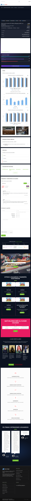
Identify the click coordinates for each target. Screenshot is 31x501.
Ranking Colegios (4, 490)
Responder (26, 195)
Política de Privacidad (5, 499)
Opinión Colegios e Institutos (15, 393)
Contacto (3, 493)
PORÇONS (9, 305)
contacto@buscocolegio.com (21, 485)
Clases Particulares (15, 339)
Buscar (16, 266)
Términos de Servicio (11, 499)
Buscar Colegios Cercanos (5, 51)
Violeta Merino (19, 353)
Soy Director (15, 172)
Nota (14, 124)
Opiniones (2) (24, 20)
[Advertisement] (15, 14)
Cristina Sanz (4, 353)
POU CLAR (9, 290)
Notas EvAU (7, 20)
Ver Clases (11, 364)
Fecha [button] (25, 183)
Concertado (13, 264)
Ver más (8, 294)
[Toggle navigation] (29, 4)
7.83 (27, 186)
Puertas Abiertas (13, 20)
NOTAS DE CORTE (20, 128)
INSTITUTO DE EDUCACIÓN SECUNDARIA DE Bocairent (22, 306)
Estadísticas (15, 409)
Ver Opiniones (16, 460)
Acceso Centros (4, 484)
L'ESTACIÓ (22, 290)
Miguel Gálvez (11, 353)
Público (9, 264)
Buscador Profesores (5, 487)
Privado (18, 264)
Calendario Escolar (15, 376)
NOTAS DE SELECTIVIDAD (8, 128)
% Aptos (17, 124)
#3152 (28, 187)
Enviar (4, 235)
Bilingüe (23, 264)
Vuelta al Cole (18, 478)
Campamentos (21, 247)
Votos (28, 183)
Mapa (20, 20)
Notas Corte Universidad (19, 476)
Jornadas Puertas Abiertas (19, 470)
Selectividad (26, 247)
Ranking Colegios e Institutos (15, 384)
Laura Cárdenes (24, 354)
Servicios (17, 20)
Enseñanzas (3, 20)
